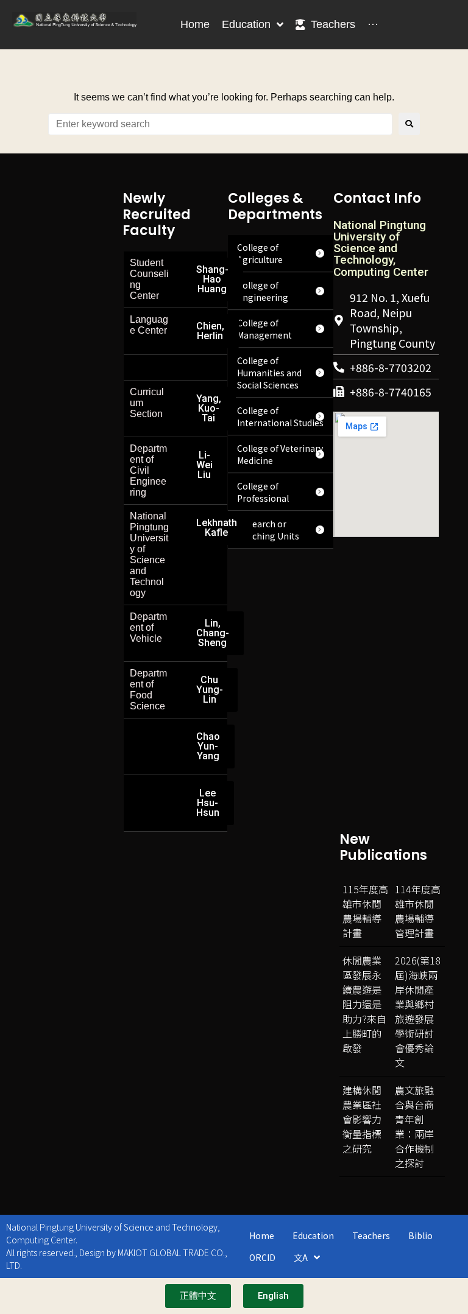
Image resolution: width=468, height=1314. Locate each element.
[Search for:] (220, 124)
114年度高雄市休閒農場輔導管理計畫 (418, 911)
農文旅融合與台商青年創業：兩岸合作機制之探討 (414, 1126)
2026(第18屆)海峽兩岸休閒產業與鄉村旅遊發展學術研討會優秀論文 (418, 1011)
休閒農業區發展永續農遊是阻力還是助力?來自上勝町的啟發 (364, 1004)
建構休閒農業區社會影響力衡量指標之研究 (361, 1119)
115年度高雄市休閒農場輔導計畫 (365, 911)
